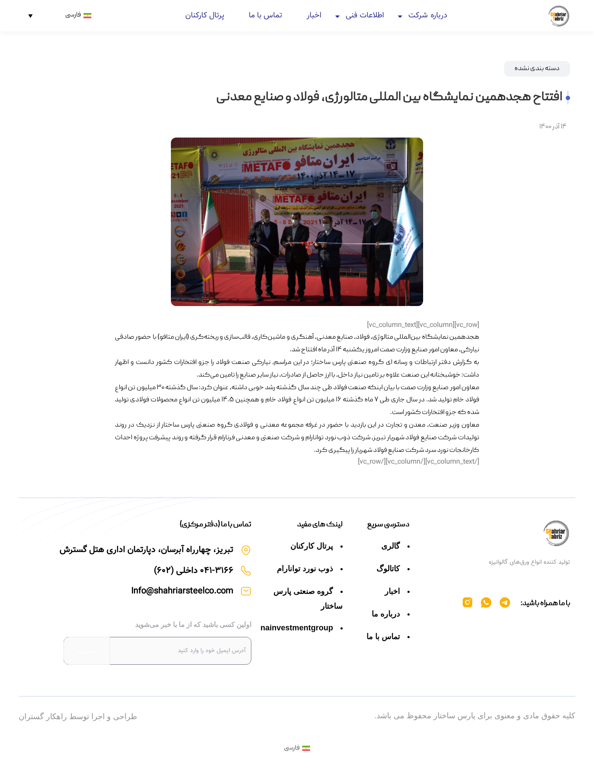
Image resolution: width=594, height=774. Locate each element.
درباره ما (386, 613)
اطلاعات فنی (365, 16)
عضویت (87, 650)
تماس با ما (265, 16)
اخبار (314, 16)
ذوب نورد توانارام (305, 568)
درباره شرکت (427, 16)
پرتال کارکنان (204, 16)
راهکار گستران (43, 716)
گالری (390, 546)
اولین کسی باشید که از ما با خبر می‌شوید (193, 624)
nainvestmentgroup (296, 627)
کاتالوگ (388, 568)
